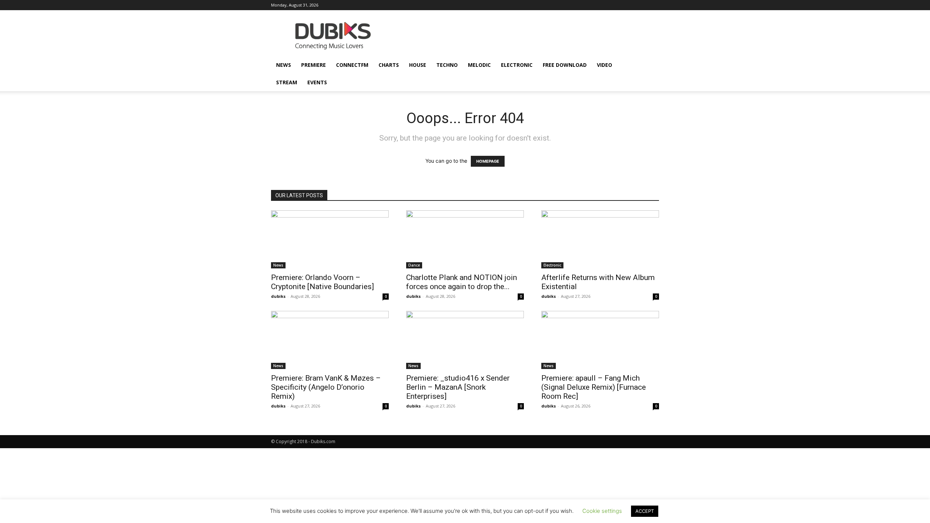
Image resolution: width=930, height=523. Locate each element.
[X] (641, 5)
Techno (447, 64)
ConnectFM (352, 64)
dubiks (278, 296)
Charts (389, 64)
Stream (286, 82)
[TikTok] (629, 5)
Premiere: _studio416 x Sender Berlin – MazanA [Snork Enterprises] (458, 387)
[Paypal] (593, 5)
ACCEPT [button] (644, 511)
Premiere (313, 64)
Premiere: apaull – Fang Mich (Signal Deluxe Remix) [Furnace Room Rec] (593, 387)
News (283, 64)
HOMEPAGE (487, 161)
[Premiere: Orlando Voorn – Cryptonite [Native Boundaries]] (330, 239)
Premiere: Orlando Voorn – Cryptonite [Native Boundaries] (322, 282)
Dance (414, 265)
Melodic (479, 64)
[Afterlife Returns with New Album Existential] (600, 239)
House (417, 64)
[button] (650, 65)
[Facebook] (557, 5)
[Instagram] (569, 5)
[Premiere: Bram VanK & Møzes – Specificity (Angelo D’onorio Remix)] (330, 340)
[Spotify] (617, 5)
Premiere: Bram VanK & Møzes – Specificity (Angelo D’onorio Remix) (326, 387)
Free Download (565, 64)
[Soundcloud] (605, 5)
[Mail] (581, 5)
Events (317, 82)
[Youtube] (653, 5)
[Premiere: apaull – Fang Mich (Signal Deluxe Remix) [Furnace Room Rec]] (600, 340)
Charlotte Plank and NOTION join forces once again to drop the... (461, 282)
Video (604, 64)
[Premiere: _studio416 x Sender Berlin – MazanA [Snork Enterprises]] (465, 340)
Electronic (517, 64)
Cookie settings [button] (602, 510)
